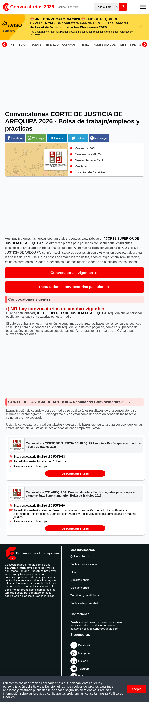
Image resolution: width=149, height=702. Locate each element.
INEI (12, 44)
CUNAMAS (69, 44)
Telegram (84, 668)
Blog (73, 572)
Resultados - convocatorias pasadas (72, 287)
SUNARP (36, 44)
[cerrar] (140, 26)
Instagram (84, 653)
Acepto (136, 689)
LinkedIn (83, 660)
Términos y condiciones (85, 595)
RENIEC (85, 44)
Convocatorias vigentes (72, 273)
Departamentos (79, 579)
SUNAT (23, 44)
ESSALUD (52, 44)
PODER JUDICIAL (104, 44)
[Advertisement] (74, 76)
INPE (132, 44)
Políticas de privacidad (84, 603)
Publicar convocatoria (83, 564)
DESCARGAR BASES (75, 473)
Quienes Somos (80, 556)
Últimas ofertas (79, 587)
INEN (122, 44)
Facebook (84, 645)
